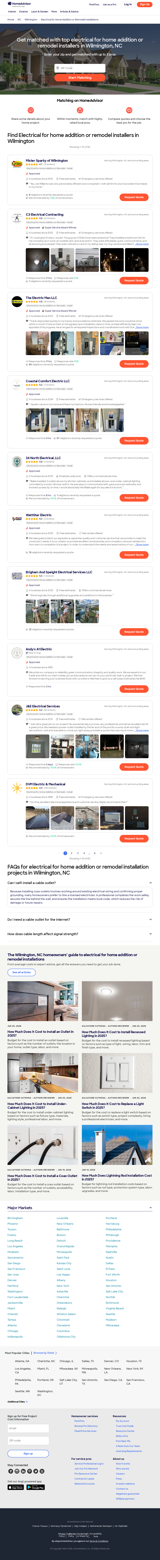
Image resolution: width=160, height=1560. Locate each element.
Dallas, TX (88, 1361)
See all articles (21, 972)
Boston (61, 1235)
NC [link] (19, 19)
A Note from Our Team (128, 1446)
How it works (123, 1463)
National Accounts (85, 1483)
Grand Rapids (65, 1246)
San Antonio (113, 1286)
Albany (61, 1280)
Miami (11, 1308)
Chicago (13, 1331)
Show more (142, 244)
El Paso (110, 1269)
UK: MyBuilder (121, 1526)
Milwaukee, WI (69, 1368)
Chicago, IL (67, 1361)
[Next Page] (101, 853)
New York (63, 1286)
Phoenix (13, 1223)
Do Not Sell (82, 1535)
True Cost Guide (125, 1426)
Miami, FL (43, 1368)
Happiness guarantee (127, 1493)
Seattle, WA (22, 1391)
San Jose (13, 1274)
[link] (80, 164)
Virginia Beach (115, 1308)
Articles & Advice (69, 11)
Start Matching (79, 78)
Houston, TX (134, 1361)
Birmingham (15, 1218)
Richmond (112, 1302)
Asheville (62, 1291)
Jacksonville (15, 1302)
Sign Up (145, 4)
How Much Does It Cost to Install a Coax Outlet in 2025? (42, 1178)
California (71, 1535)
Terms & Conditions (99, 1541)
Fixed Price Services (85, 1431)
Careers (120, 1473)
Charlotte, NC (46, 1361)
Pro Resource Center (86, 1473)
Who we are (122, 1468)
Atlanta (12, 1325)
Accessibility (96, 1535)
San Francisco (16, 1269)
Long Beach (15, 1240)
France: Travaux (40, 1526)
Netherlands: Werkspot (101, 1526)
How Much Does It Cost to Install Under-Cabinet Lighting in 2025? (37, 1106)
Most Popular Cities (17, 1353)
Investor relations (125, 1483)
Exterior (23, 11)
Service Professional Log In (89, 1463)
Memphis (111, 1246)
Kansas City (64, 1263)
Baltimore (63, 1229)
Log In (128, 4)
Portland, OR (45, 1380)
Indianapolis (15, 1336)
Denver (12, 1280)
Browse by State (44, 1353)
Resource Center (125, 1431)
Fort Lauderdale (18, 1297)
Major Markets (20, 1207)
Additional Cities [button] (16, 1401)
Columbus (63, 1331)
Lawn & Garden (39, 11)
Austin (110, 1257)
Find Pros (79, 1421)
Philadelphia (113, 1229)
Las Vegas (63, 1274)
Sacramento (15, 1257)
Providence (113, 1240)
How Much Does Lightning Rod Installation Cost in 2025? (117, 1177)
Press (119, 1478)
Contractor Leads (84, 1478)
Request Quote (134, 197)
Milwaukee (112, 1325)
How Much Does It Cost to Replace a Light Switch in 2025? (113, 1106)
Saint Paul (63, 1257)
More (54, 11)
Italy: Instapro (80, 1526)
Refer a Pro (122, 1436)
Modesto (13, 1252)
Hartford (13, 1286)
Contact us (122, 1488)
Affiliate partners (125, 1498)
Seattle (110, 1314)
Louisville (62, 1218)
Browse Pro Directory (86, 1426)
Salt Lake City (114, 1291)
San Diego (14, 1263)
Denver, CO (111, 1361)
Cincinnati (63, 1319)
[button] (37, 260)
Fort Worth (113, 1274)
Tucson (12, 1229)
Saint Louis (63, 1269)
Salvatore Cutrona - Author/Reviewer (105, 1026)
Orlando (13, 1314)
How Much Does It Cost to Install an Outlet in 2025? (41, 1033)
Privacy (61, 1535)
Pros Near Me (123, 1441)
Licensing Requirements (129, 1451)
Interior (12, 11)
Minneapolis (64, 1252)
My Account (122, 1421)
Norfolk (110, 1297)
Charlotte (63, 1297)
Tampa (12, 1319)
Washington (15, 1291)
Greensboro (64, 1302)
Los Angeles (15, 1246)
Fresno (12, 1235)
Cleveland (63, 1325)
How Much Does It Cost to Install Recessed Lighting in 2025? (113, 1034)
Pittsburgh (112, 1235)
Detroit (61, 1240)
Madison (111, 1319)
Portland (111, 1218)
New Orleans (65, 1223)
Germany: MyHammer (61, 1526)
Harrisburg (112, 1223)
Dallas (109, 1263)
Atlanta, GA (22, 1361)
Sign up (28, 1453)
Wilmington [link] (31, 19)
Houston (111, 1280)
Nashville (111, 1252)
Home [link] (11, 19)
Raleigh (61, 1308)
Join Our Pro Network (86, 1468)
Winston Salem (66, 1314)
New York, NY (134, 1368)
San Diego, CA (113, 1380)
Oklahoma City (66, 1336)
